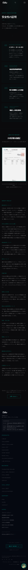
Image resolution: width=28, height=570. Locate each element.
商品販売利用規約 (5, 517)
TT (9, 559)
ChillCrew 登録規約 (6, 522)
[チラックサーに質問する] (23, 565)
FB (11, 559)
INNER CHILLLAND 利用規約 (7, 525)
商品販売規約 (23, 562)
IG (2, 559)
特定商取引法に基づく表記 (7, 515)
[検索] (15, 2)
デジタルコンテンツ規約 (14, 564)
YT (6, 559)
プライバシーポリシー (6, 512)
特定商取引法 (16, 562)
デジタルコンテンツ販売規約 (8, 520)
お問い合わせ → (14, 396)
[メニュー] (24, 2)
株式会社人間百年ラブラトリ (8, 534)
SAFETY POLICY (5, 527)
